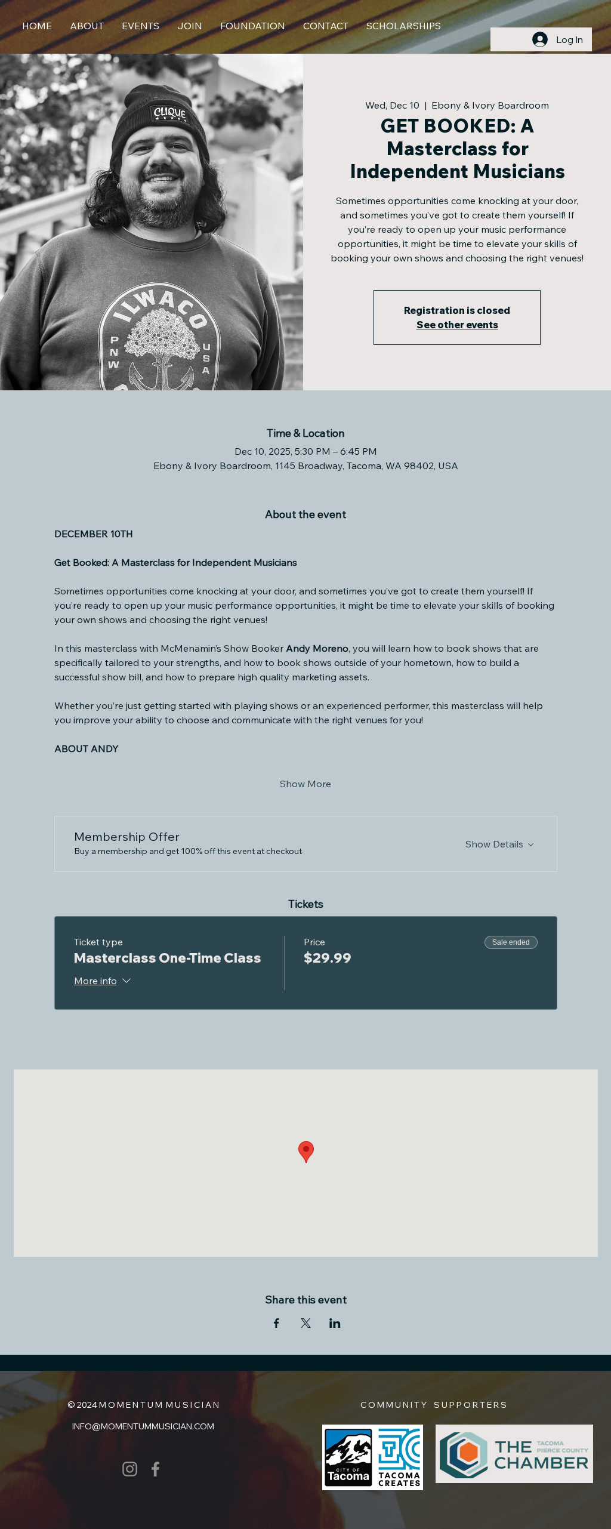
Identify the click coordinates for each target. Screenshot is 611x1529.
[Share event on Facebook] (276, 1323)
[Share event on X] (305, 1323)
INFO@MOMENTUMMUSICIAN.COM (143, 1426)
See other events (457, 325)
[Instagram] (130, 1469)
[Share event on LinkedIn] (335, 1323)
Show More (305, 784)
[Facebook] (155, 1469)
